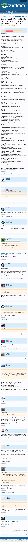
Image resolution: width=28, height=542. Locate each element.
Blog (6, 11)
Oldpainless (7, 216)
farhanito (7, 353)
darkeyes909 (4, 203)
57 (12, 25)
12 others (19, 203)
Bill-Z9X (7, 284)
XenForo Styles (20, 540)
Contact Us (23, 537)
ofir (6, 364)
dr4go (3, 216)
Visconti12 (8, 407)
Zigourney (14, 203)
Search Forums (3, 13)
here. (18, 437)
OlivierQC (8, 207)
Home (3, 11)
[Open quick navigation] (26, 16)
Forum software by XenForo (5, 539)
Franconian (8, 178)
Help (26, 537)
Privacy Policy (25, 539)
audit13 (7, 445)
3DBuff (7, 429)
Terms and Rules (19, 539)
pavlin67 (8, 348)
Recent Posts (10, 13)
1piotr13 (7, 516)
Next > (15, 25)
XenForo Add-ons (14, 540)
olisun (3, 173)
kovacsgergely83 (9, 173)
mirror (7, 28)
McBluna (7, 340)
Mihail (5, 173)
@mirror (20, 183)
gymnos (3, 348)
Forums (10, 11)
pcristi (6, 348)
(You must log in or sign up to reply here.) (20, 530)
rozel (7, 397)
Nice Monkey (8, 238)
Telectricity (3, 300)
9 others (15, 173)
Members (15, 11)
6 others (13, 348)
